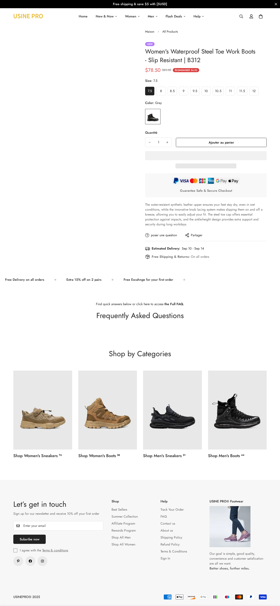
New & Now (105, 16)
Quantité (151, 132)
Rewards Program (124, 530)
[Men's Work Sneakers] (172, 410)
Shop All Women (123, 544)
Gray (152, 116)
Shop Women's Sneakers (37, 456)
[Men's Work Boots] (237, 410)
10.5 (219, 92)
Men (151, 16)
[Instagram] (42, 561)
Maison (149, 31)
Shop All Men (121, 537)
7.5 (151, 92)
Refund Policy (170, 544)
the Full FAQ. (174, 304)
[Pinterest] (18, 561)
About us (166, 530)
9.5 (196, 92)
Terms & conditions (55, 550)
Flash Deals (174, 16)
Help (196, 16)
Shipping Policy (171, 537)
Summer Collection (125, 516)
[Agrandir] (121, 36)
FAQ (163, 516)
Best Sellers (119, 509)
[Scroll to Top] (272, 583)
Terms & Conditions (173, 551)
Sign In (165, 558)
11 (232, 92)
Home (83, 16)
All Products (170, 31)
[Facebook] (30, 561)
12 (255, 92)
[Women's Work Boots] (107, 410)
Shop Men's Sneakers (164, 456)
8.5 (173, 92)
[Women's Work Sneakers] (42, 410)
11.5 (243, 92)
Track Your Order (172, 509)
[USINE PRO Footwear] (28, 16)
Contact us (167, 523)
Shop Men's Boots (226, 456)
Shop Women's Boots (99, 456)
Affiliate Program (123, 523)
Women (130, 16)
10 (207, 92)
